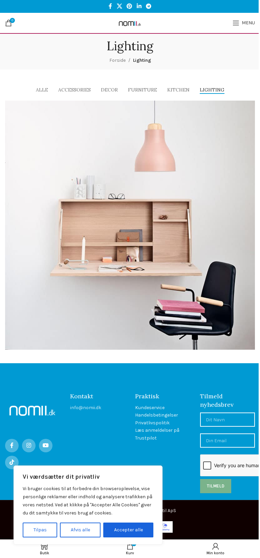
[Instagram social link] (29, 445)
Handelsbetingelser (156, 415)
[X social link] (119, 6)
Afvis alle (80, 530)
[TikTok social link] (12, 462)
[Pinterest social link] (129, 6)
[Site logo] (130, 22)
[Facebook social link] (110, 6)
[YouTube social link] (45, 445)
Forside (117, 60)
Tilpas (40, 530)
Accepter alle (128, 530)
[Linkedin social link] (139, 6)
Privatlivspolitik (152, 423)
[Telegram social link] (148, 6)
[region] (88, 505)
